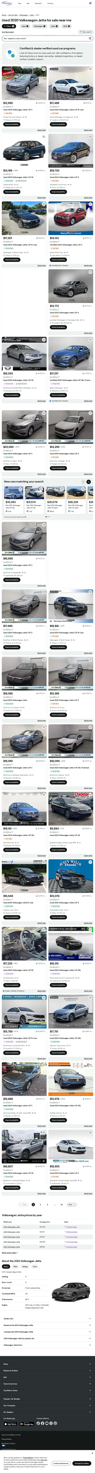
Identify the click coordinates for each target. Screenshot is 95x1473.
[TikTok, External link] (38, 1423)
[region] (47, 1461)
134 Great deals (72, 1242)
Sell (28, 3)
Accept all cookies (82, 1463)
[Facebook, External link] (42, 1423)
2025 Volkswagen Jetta (12, 1232)
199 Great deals (72, 1237)
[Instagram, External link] (51, 1423)
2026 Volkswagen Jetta (12, 1227)
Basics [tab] (6, 1267)
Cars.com (44, 1460)
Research (38, 3)
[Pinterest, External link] (55, 1423)
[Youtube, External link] (47, 1423)
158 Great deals (71, 1232)
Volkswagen (23, 15)
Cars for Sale (12, 15)
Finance (50, 3)
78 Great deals (71, 1227)
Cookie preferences (61, 1463)
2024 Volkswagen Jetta (12, 1237)
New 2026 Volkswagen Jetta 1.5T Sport (54, 506)
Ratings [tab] (25, 1267)
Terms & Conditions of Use (11, 1435)
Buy (19, 3)
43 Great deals (71, 1247)
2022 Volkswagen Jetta (12, 1247)
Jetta (32, 15)
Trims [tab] (35, 1267)
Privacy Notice (7, 1439)
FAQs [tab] (15, 1267)
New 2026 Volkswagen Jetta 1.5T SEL (13, 506)
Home (4, 15)
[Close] (92, 1453)
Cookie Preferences (9, 1449)
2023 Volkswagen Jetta (12, 1242)
